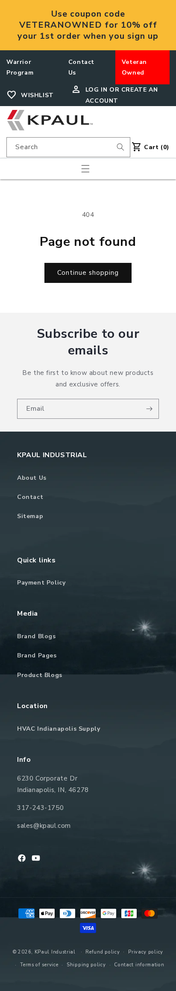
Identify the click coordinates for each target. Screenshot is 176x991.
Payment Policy (41, 583)
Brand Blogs (36, 636)
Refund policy (102, 952)
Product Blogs (39, 675)
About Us (32, 478)
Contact (30, 497)
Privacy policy (145, 952)
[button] (85, 168)
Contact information (139, 965)
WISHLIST (37, 95)
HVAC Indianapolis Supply (58, 729)
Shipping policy (86, 965)
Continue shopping (88, 272)
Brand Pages (37, 655)
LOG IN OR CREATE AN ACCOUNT (121, 95)
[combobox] (68, 147)
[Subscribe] (149, 409)
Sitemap (30, 516)
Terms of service (39, 965)
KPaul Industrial (55, 951)
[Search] (120, 147)
